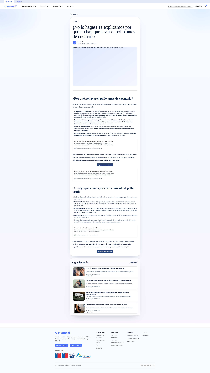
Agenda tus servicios (132, 335)
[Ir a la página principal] (10, 6)
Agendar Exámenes (61, 345)
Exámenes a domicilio (29, 6)
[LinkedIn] (151, 365)
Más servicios (57, 6)
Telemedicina (44, 6)
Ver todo (133, 262)
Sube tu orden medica (133, 338)
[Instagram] (145, 365)
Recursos (70, 6)
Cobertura (99, 348)
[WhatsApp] (154, 365)
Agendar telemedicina (105, 165)
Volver (74, 14)
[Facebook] (142, 365)
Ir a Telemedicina (76, 345)
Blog (97, 345)
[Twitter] (148, 365)
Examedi (80, 42)
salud (76, 21)
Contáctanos (145, 335)
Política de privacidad (117, 345)
